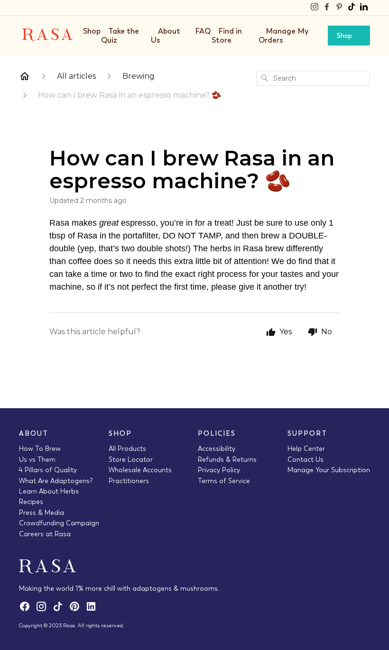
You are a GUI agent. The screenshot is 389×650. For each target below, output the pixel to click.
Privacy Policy (219, 470)
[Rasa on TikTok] (351, 7)
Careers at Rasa (45, 534)
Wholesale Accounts (140, 470)
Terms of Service (224, 480)
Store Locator (131, 459)
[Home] (24, 76)
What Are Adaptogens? (56, 480)
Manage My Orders (283, 35)
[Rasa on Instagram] (314, 7)
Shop (92, 31)
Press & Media (41, 512)
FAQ (203, 31)
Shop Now (344, 38)
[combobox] (313, 78)
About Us (165, 35)
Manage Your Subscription (328, 470)
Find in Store (227, 35)
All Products (127, 448)
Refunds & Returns (227, 459)
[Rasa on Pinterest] (339, 7)
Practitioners (129, 480)
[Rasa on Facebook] (327, 7)
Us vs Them (37, 459)
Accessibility (216, 448)
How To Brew (40, 448)
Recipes (31, 501)
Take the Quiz (120, 35)
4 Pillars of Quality (48, 470)
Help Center (306, 448)
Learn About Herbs (49, 491)
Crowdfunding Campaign (59, 523)
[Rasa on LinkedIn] (364, 7)
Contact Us (305, 459)
